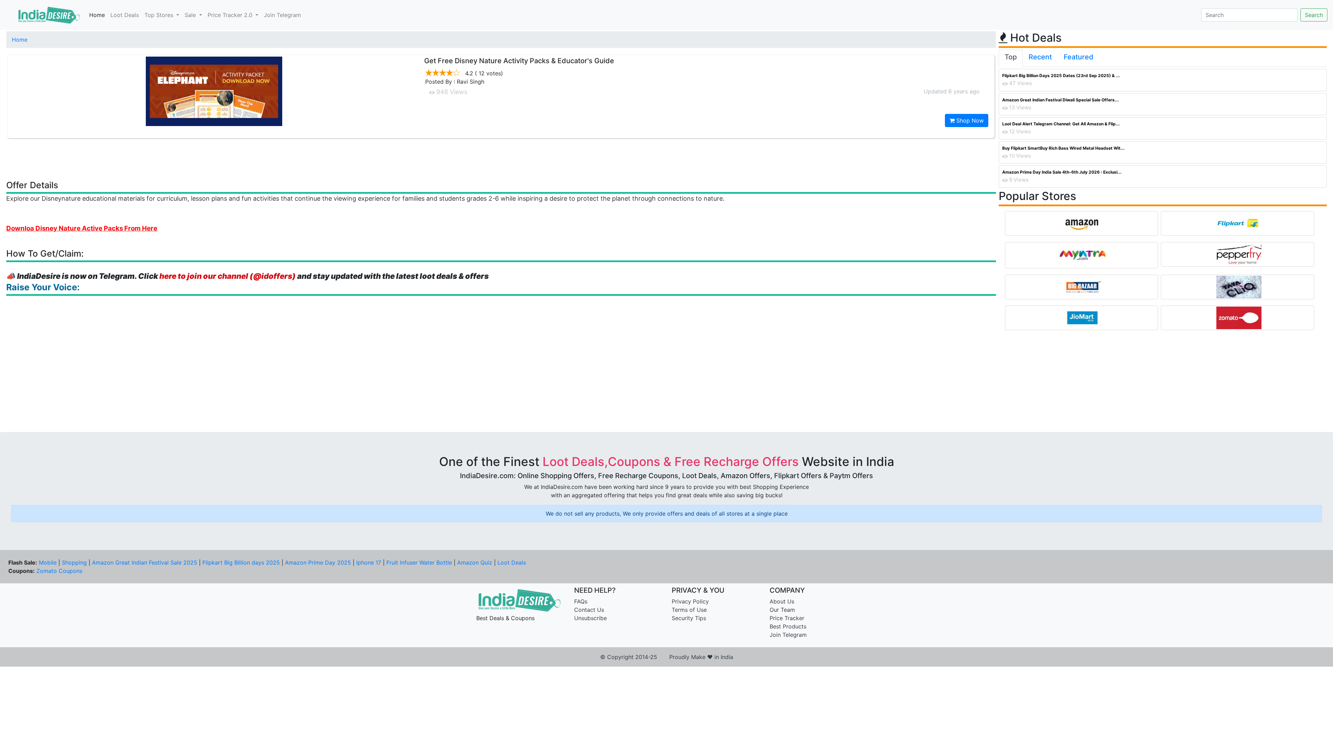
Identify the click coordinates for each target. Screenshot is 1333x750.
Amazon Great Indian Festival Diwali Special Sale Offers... (1060, 99)
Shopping (74, 562)
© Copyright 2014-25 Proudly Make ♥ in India (666, 656)
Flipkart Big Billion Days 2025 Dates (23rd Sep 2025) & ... (1061, 75)
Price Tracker (787, 618)
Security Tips (689, 618)
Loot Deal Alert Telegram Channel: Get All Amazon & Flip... (1061, 123)
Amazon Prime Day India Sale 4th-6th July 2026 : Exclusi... (1062, 172)
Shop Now (969, 120)
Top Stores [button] (159, 14)
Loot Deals (124, 14)
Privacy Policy (690, 601)
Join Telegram (282, 14)
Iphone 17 (368, 562)
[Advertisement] (501, 158)
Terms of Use (689, 609)
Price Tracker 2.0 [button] (231, 14)
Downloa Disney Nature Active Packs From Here (81, 228)
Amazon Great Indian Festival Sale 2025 (144, 562)
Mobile (48, 562)
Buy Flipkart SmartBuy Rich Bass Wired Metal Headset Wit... (1063, 148)
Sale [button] (191, 14)
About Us (782, 601)
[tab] (1011, 58)
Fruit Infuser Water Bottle (419, 562)
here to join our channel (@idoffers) (227, 276)
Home (97, 14)
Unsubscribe (590, 618)
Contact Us (589, 609)
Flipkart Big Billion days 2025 (241, 562)
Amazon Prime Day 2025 (318, 562)
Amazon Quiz (474, 562)
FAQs (580, 601)
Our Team (782, 609)
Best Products (788, 626)
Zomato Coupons (59, 570)
